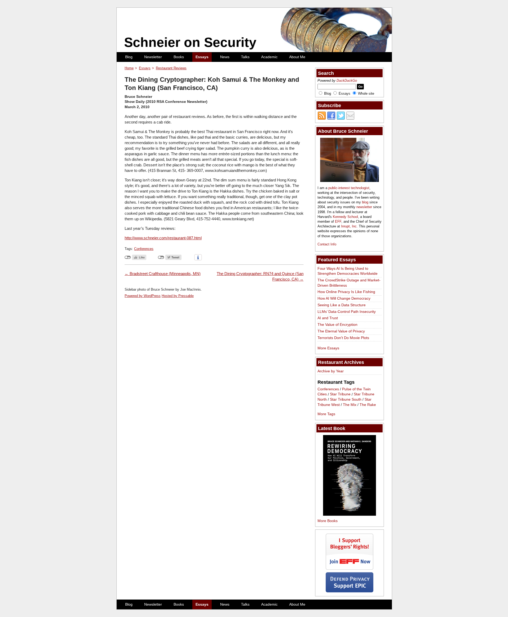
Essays (202, 57)
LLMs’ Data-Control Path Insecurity (347, 311)
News (224, 57)
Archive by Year (331, 371)
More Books (328, 521)
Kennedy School (345, 217)
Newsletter (153, 57)
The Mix (349, 405)
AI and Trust (328, 318)
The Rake (368, 405)
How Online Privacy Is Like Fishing (346, 292)
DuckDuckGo (347, 81)
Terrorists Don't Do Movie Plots (343, 338)
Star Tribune (340, 394)
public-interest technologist (348, 188)
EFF (338, 221)
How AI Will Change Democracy (344, 298)
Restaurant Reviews (171, 68)
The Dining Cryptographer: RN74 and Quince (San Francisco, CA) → (260, 276)
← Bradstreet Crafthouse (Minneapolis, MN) (163, 273)
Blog (129, 57)
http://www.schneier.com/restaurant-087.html (163, 238)
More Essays (328, 348)
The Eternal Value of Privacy (341, 331)
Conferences (143, 249)
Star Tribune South (345, 399)
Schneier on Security (190, 42)
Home (129, 68)
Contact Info (327, 244)
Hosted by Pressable (178, 296)
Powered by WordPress (143, 296)
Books (179, 57)
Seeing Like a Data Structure (342, 305)
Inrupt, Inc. (349, 226)
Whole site (366, 93)
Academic (269, 57)
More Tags (326, 414)
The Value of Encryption (337, 324)
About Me (297, 57)
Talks (245, 57)
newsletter (364, 207)
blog (365, 202)
